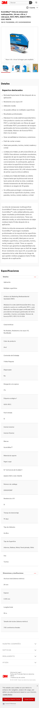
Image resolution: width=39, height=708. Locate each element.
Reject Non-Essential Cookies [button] (12, 699)
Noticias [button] (7, 650)
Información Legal (15, 672)
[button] (9, 703)
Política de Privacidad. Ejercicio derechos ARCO (22, 674)
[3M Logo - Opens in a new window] (4, 2)
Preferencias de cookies (18, 677)
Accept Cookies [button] (29, 699)
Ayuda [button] (6, 662)
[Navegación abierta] (36, 3)
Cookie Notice (7, 694)
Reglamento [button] (9, 656)
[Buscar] (30, 2)
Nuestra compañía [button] (12, 644)
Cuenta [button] (32, 8)
